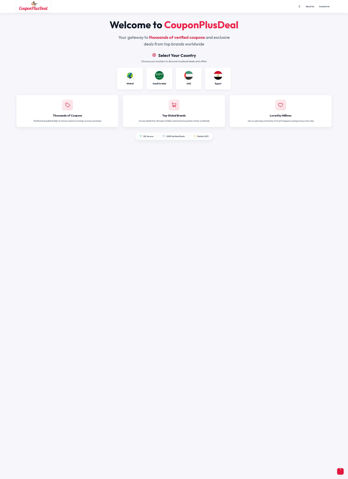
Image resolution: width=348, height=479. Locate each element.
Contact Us (324, 6)
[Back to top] (340, 471)
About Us (310, 6)
